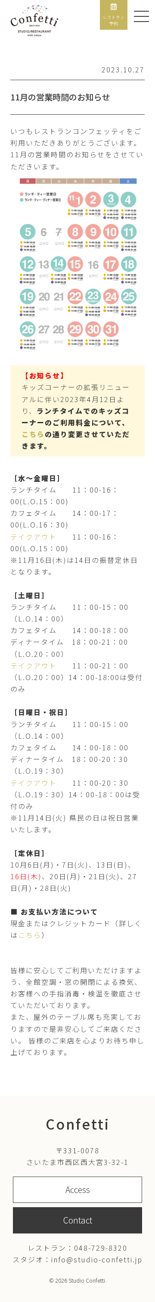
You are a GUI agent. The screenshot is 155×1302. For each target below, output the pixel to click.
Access (77, 1189)
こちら (33, 434)
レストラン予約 (113, 20)
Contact (77, 1220)
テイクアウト (33, 536)
